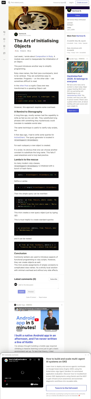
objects (23, 51)
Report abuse (43, 297)
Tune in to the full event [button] (66, 388)
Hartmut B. (22, 34)
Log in (71, 2)
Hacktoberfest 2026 (74, 95)
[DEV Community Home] (3, 2)
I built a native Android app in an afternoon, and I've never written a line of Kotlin (36, 339)
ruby (17, 51)
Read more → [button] (73, 110)
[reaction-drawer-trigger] (4, 33)
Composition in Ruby (44, 56)
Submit (21, 292)
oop (29, 51)
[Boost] (4, 53)
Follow (77, 15)
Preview (31, 292)
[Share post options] (4, 59)
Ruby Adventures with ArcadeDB (76, 50)
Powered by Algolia (58, 2)
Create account (82, 2)
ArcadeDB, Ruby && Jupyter (77, 42)
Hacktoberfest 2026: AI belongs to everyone (77, 79)
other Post (24, 86)
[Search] (9, 2)
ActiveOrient (19, 137)
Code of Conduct (31, 297)
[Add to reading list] (4, 47)
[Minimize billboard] (88, 354)
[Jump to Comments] (4, 40)
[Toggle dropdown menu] (61, 304)
